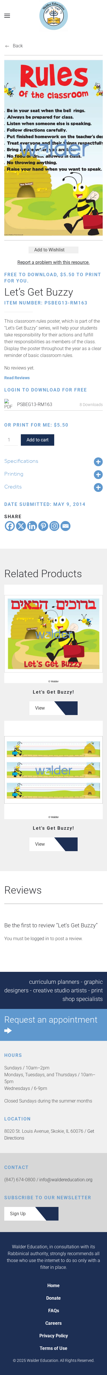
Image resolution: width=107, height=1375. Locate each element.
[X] (21, 526)
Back (18, 46)
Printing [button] (13, 473)
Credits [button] (13, 486)
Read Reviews (17, 377)
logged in (40, 938)
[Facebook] (10, 526)
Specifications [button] (21, 460)
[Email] (65, 526)
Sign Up (18, 1213)
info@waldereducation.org (65, 1179)
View (40, 708)
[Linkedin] (32, 526)
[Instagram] (54, 526)
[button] (7, 15)
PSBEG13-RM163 (34, 404)
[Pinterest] (43, 526)
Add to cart (38, 440)
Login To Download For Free (45, 390)
